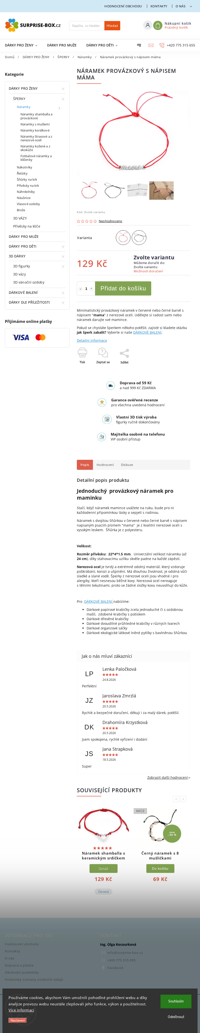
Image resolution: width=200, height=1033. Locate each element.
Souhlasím (176, 1001)
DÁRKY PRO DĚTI (22, 246)
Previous (177, 799)
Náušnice (23, 198)
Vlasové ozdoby (28, 204)
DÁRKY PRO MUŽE (24, 236)
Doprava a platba (19, 965)
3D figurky (21, 266)
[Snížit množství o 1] (80, 289)
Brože (21, 210)
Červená (103, 891)
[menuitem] (23, 45)
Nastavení (17, 1020)
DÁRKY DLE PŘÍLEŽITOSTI (29, 302)
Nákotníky (24, 167)
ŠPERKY (19, 98)
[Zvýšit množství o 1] (91, 289)
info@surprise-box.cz (125, 953)
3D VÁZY (20, 218)
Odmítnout (176, 1017)
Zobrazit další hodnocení (167, 777)
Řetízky (22, 173)
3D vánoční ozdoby (28, 282)
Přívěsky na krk (28, 186)
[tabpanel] (103, 854)
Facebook (115, 968)
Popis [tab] (84, 465)
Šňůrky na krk (27, 179)
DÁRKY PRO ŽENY (23, 88)
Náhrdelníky (26, 192)
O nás (181, 6)
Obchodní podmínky (22, 972)
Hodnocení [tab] (105, 465)
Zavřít (175, 371)
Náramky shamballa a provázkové (36, 116)
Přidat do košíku (123, 288)
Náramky (23, 107)
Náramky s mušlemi (35, 124)
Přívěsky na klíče (26, 226)
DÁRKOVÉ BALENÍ (23, 292)
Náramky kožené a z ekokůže (35, 148)
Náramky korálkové (35, 130)
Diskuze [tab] (127, 465)
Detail (103, 868)
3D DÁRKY (17, 256)
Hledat (112, 26)
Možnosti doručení (148, 271)
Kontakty (158, 6)
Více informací (21, 1010)
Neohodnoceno (110, 221)
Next (184, 799)
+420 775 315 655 (121, 960)
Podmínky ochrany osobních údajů (34, 980)
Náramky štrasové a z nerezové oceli (36, 138)
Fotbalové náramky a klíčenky (36, 158)
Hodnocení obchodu (123, 6)
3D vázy (19, 274)
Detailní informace (92, 340)
